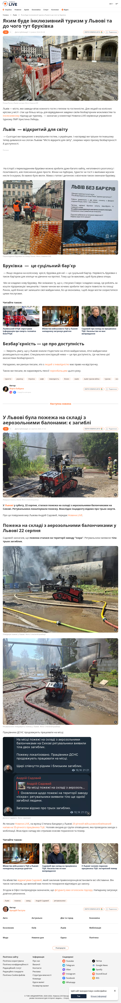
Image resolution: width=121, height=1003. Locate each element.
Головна (6, 15)
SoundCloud (101, 973)
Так (78, 996)
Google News (102, 965)
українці (19, 379)
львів (76, 379)
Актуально (37, 918)
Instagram (70, 973)
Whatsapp (70, 982)
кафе (42, 379)
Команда (37, 978)
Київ (34, 928)
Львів (15, 15)
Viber (68, 969)
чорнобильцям (58, 370)
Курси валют (38, 982)
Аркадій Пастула (17, 910)
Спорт (45, 10)
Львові (9, 505)
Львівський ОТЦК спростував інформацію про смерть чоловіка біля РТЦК (19, 331)
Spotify (99, 969)
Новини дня (38, 937)
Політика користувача (13, 961)
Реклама (37, 971)
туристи (8, 379)
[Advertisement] (46, 157)
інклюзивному (11, 115)
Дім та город (66, 918)
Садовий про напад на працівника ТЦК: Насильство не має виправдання (99, 331)
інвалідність (54, 379)
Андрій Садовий (42, 901)
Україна (8, 10)
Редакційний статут (12, 968)
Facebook (70, 978)
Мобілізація (95, 928)
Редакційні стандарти (13, 971)
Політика (94, 937)
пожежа (17, 901)
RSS (97, 978)
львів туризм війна (91, 379)
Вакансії (36, 964)
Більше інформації (98, 996)
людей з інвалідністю (57, 364)
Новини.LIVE (75, 515)
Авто (5, 918)
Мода (5, 937)
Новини (18, 10)
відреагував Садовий (30, 880)
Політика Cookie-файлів (14, 975)
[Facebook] (14, 392)
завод (28, 901)
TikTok (99, 961)
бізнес (66, 379)
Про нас (36, 961)
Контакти (37, 968)
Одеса (63, 937)
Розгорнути (60, 948)
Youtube (70, 961)
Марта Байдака (16, 388)
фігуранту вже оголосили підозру (74, 890)
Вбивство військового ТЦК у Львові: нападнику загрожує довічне (60, 329)
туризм (107, 379)
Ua (110, 4)
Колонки (55, 10)
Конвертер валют (41, 985)
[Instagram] (10, 392)
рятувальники (59, 901)
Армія (26, 10)
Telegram (70, 965)
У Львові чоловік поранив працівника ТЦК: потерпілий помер (99, 867)
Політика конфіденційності (15, 964)
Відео (66, 10)
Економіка (36, 10)
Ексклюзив (8, 928)
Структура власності (42, 975)
